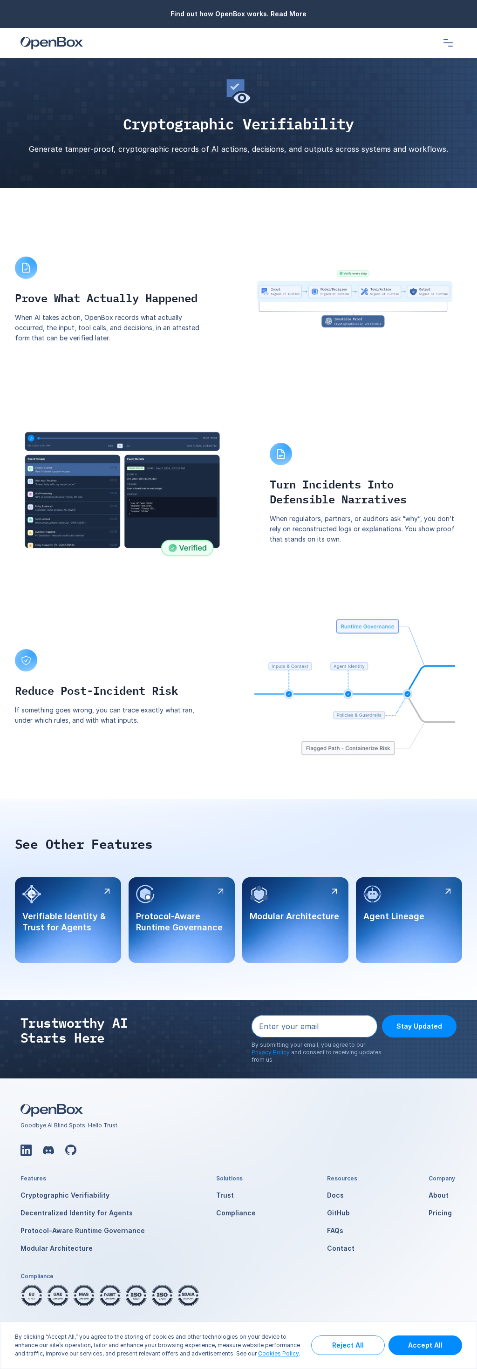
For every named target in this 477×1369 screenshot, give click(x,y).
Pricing (440, 1213)
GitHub (338, 1213)
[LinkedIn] (26, 1150)
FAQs (335, 1230)
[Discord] (48, 1150)
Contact (340, 1248)
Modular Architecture (56, 1248)
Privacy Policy (271, 1052)
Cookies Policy (278, 1353)
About (439, 1195)
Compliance (236, 1213)
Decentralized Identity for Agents (76, 1213)
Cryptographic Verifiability (64, 1195)
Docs (335, 1195)
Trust (225, 1195)
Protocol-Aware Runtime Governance (82, 1230)
